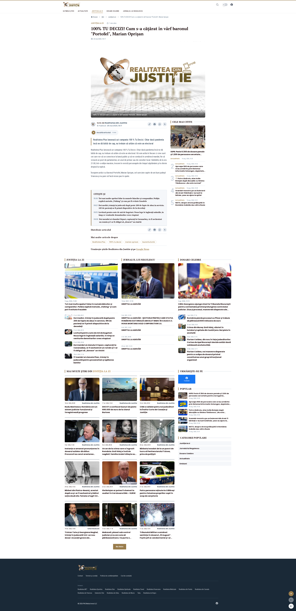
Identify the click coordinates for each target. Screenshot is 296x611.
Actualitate (175, 159)
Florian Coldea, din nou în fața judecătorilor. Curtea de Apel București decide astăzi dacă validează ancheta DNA (209, 342)
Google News (142, 249)
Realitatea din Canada (202, 589)
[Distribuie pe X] (165, 124)
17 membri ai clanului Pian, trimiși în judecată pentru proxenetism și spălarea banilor (94, 360)
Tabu (139, 593)
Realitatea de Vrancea (85, 593)
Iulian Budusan (93, 529)
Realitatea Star (110, 589)
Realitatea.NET (82, 589)
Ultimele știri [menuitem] (68, 11)
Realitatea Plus (98, 242)
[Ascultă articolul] (291, 593)
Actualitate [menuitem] (83, 11)
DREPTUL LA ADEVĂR (131, 304)
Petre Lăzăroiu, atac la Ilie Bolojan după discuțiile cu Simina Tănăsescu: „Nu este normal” (189, 180)
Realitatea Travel (138, 589)
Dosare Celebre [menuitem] (113, 11)
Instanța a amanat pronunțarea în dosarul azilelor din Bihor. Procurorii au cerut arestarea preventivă (82, 452)
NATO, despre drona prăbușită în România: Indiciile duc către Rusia (190, 204)
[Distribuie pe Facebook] (155, 124)
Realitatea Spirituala (124, 589)
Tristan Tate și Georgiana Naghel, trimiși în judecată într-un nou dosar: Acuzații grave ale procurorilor (81, 536)
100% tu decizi (115, 242)
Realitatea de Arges (149, 593)
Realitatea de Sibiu (113, 593)
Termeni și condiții (91, 576)
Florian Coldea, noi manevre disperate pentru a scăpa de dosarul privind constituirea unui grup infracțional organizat (206, 355)
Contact (80, 576)
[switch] (225, 4)
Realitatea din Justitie (116, 123)
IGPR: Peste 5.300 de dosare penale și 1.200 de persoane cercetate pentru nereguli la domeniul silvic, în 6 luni (187, 155)
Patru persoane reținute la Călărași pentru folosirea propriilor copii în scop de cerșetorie (157, 493)
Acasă (95, 17)
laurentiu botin (148, 242)
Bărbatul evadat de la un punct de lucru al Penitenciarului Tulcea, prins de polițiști (157, 451)
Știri (103, 17)
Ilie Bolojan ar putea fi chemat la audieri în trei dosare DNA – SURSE (119, 492)
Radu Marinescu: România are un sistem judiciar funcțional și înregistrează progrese (81, 409)
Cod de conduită (126, 576)
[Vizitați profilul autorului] (93, 124)
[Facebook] (231, 4)
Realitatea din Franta (185, 589)
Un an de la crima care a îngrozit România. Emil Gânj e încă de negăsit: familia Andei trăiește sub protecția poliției (119, 452)
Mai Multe (119, 547)
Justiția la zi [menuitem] (97, 11)
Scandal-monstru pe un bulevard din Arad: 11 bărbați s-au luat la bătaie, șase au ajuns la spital (190, 192)
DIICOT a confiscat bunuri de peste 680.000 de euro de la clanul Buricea (119, 409)
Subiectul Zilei (99, 593)
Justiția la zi (112, 17)
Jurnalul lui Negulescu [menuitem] (133, 11)
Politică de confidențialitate (109, 576)
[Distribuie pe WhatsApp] (160, 124)
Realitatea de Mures (128, 593)
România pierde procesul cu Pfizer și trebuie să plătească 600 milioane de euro (208, 319)
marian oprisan (131, 242)
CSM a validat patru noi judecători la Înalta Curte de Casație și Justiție (157, 409)
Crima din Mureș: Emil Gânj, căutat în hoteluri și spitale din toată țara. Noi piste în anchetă (208, 330)
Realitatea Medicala (169, 589)
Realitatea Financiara (153, 589)
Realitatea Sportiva (96, 589)
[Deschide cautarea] (217, 4)
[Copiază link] (149, 124)
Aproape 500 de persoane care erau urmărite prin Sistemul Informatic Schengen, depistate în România (189, 169)
